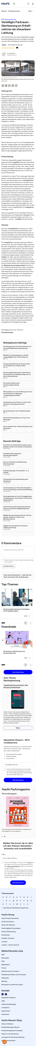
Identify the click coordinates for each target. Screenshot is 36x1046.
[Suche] (28, 4)
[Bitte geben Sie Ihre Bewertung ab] (13, 48)
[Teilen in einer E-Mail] (2, 86)
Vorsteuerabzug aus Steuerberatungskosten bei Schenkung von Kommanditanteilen (17, 488)
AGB (29, 862)
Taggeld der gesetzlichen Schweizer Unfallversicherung (15, 526)
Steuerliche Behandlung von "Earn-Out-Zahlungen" (16, 418)
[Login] (33, 4)
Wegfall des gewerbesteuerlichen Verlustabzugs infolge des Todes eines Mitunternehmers (17, 517)
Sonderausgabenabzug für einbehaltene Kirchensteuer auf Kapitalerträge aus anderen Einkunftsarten (17, 374)
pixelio (14, 77)
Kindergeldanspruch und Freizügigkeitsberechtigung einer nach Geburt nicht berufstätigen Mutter (17, 498)
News (4, 45)
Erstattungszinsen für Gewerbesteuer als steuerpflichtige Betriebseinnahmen (17, 347)
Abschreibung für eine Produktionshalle (16, 411)
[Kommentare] (17, 47)
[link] (4, 11)
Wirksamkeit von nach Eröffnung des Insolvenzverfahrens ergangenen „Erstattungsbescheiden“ (18, 393)
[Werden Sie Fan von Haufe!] (6, 994)
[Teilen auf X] (6, 86)
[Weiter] (31, 623)
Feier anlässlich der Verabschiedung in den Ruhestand (17, 427)
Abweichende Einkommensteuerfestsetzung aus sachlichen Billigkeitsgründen (17, 507)
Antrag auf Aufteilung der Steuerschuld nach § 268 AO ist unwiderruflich (16, 365)
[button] (8, 566)
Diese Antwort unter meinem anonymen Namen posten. (19, 561)
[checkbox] (2, 560)
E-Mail (3, 854)
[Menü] (14, 4)
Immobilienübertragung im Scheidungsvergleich (12, 454)
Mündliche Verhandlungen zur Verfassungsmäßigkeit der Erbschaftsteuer (16, 356)
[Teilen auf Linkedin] (16, 86)
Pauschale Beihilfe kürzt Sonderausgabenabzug (11, 384)
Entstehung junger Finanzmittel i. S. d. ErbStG (16, 471)
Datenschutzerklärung (13, 866)
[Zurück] (25, 623)
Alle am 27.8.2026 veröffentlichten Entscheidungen (15, 463)
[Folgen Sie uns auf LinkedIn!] (2, 994)
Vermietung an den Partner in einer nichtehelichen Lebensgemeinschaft (17, 403)
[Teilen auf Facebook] (9, 86)
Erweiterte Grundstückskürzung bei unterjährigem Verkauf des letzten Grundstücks (17, 446)
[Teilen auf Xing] (12, 86)
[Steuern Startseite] (6, 3)
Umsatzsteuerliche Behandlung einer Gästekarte (15, 480)
